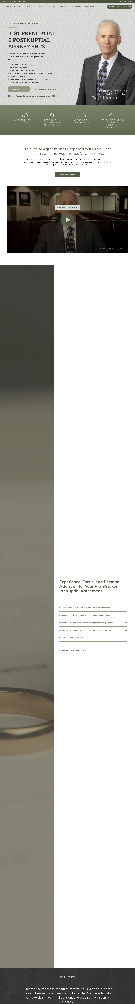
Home (40, 6)
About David (51, 6)
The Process (76, 6)
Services (63, 6)
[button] (67, 220)
